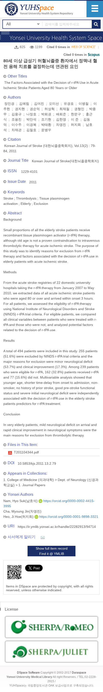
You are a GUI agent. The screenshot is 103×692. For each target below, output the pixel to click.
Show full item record (52, 548)
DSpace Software (28, 672)
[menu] (94, 9)
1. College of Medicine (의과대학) (28, 480)
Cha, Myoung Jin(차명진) (22, 511)
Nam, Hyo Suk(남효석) (21, 501)
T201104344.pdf (26, 452)
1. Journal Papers (31, 485)
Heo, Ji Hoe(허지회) (18, 517)
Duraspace (79, 672)
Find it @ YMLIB (51, 554)
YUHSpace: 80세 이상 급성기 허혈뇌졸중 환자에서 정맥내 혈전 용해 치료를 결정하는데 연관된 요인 (39, 9)
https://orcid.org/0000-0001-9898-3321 (68, 517)
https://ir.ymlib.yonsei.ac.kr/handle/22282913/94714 (57, 527)
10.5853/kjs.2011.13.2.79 (37, 463)
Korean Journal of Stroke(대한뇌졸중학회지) (65, 161)
